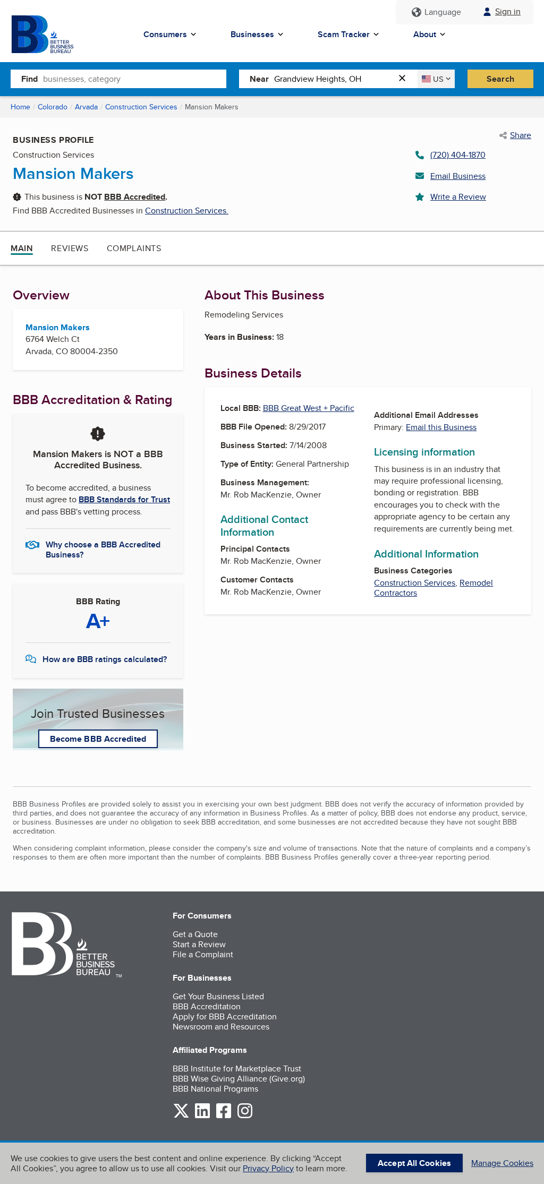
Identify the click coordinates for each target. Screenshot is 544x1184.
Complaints (134, 248)
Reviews (69, 248)
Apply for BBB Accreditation (225, 1016)
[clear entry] (405, 79)
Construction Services (141, 106)
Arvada (86, 106)
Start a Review (199, 944)
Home (20, 106)
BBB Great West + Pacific (308, 408)
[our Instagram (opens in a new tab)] (244, 1116)
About (424, 34)
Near (259, 79)
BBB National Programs (215, 1089)
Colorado (52, 106)
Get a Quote (195, 934)
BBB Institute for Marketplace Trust (237, 1068)
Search (500, 79)
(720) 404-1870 (458, 155)
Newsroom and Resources (221, 1026)
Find (29, 79)
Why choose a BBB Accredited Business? (103, 549)
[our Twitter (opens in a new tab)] (181, 1116)
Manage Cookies (502, 1163)
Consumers (165, 34)
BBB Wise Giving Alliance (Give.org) (239, 1079)
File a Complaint (203, 954)
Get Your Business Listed (218, 996)
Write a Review (458, 197)
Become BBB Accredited (98, 739)
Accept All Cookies (414, 1163)
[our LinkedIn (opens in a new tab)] (202, 1116)
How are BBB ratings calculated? (104, 659)
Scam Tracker (344, 34)
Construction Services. (186, 210)
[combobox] (134, 78)
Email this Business (441, 427)
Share (520, 135)
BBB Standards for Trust (124, 499)
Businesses (252, 34)
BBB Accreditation (207, 1006)
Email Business (458, 176)
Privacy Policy (268, 1168)
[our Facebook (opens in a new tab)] (223, 1116)
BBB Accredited (134, 197)
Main (22, 248)
